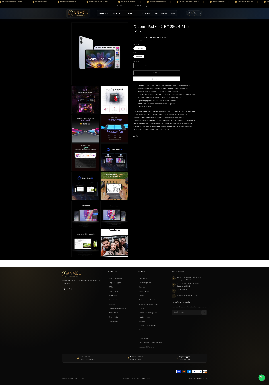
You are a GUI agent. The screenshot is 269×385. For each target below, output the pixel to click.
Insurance (142, 321)
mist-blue (140, 57)
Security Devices (144, 317)
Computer (142, 287)
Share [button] (137, 136)
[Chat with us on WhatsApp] (261, 377)
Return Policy (113, 291)
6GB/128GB (141, 48)
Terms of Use (113, 313)
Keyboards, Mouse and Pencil (148, 304)
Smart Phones (143, 278)
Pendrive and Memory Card (148, 313)
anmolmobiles (70, 378)
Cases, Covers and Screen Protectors (150, 342)
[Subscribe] (203, 312)
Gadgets (141, 295)
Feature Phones (143, 291)
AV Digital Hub (202, 378)
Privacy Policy (114, 317)
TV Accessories (144, 338)
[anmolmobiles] (71, 274)
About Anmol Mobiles (116, 278)
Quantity (136, 61)
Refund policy (126, 378)
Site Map (112, 304)
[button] (103, 13)
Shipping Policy (114, 321)
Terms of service (146, 378)
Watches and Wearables (146, 347)
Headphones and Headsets (147, 300)
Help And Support (115, 282)
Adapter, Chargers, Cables (147, 325)
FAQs (111, 287)
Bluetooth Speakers (145, 282)
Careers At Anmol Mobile (117, 308)
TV (140, 334)
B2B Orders (113, 295)
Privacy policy (136, 378)
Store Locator (113, 300)
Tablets (141, 330)
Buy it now (156, 79)
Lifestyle (141, 308)
